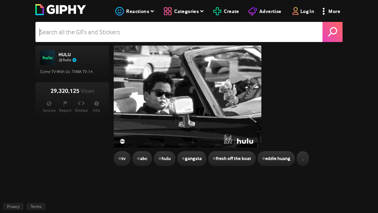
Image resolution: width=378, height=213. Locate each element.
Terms (36, 206)
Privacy (13, 206)
